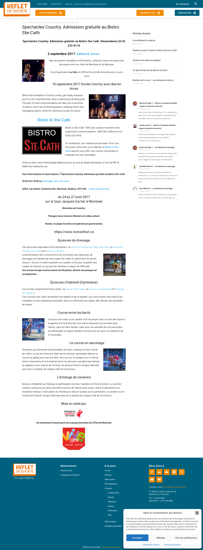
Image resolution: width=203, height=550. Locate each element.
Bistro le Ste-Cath (53, 120)
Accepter (137, 537)
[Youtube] (152, 479)
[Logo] (17, 9)
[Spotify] (174, 472)
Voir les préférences (186, 537)
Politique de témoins (151, 544)
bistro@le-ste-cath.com (55, 181)
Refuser (161, 537)
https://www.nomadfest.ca (74, 232)
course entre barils (75, 289)
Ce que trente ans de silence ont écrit (150, 70)
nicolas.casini (144, 125)
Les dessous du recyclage (165, 147)
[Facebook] (152, 472)
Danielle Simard (145, 166)
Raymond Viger (145, 103)
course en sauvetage (100, 289)
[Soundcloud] (167, 472)
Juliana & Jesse (87, 54)
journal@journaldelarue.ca (174, 487)
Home (24, 22)
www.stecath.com (99, 188)
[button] (197, 512)
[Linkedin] (159, 472)
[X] (182, 472)
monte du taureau (55, 250)
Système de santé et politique (147, 60)
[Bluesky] (159, 479)
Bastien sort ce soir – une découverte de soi (153, 80)
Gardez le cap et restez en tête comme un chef (155, 50)
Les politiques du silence (144, 40)
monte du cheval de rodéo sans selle (90, 247)
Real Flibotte (144, 188)
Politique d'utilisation (111, 547)
